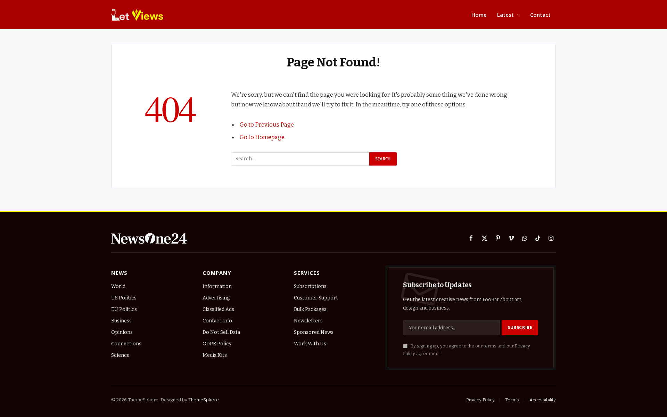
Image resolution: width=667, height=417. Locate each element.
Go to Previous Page (267, 124)
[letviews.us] (139, 14)
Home (479, 14)
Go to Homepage (262, 137)
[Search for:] (300, 159)
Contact (540, 14)
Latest (505, 14)
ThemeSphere (203, 399)
